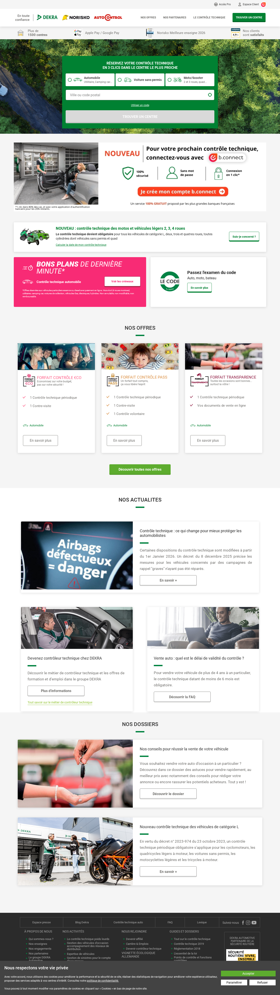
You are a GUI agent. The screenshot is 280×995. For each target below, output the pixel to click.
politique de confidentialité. (103, 980)
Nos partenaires (174, 17)
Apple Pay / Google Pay (102, 33)
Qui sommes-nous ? (41, 939)
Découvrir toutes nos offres (140, 469)
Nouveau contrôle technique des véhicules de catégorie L (189, 826)
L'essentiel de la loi (185, 953)
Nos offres (148, 17)
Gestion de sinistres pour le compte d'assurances (89, 959)
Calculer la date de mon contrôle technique (81, 244)
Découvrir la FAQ (182, 697)
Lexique (202, 922)
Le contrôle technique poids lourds (88, 939)
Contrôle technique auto (128, 922)
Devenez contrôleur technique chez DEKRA (65, 658)
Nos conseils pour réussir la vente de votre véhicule (184, 749)
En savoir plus (199, 287)
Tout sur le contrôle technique (192, 939)
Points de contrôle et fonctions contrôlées (193, 959)
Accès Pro (225, 4)
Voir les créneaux (122, 281)
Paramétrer (234, 982)
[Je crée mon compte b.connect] (140, 176)
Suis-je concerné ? (244, 236)
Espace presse (41, 922)
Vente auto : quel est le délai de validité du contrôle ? (199, 658)
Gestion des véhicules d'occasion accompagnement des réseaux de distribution (88, 946)
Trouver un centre (249, 17)
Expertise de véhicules (80, 954)
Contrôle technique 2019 (189, 943)
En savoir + (168, 580)
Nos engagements (40, 948)
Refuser (262, 982)
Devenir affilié (134, 939)
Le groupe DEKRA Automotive (39, 959)
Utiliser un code (140, 105)
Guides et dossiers (184, 931)
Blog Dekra (82, 922)
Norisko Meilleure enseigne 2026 (181, 33)
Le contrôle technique (209, 17)
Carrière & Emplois (137, 943)
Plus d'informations (56, 691)
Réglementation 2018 (187, 948)
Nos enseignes (38, 943)
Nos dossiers (140, 724)
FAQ (170, 922)
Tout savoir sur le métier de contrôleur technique (60, 702)
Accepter (248, 973)
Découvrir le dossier (168, 794)
